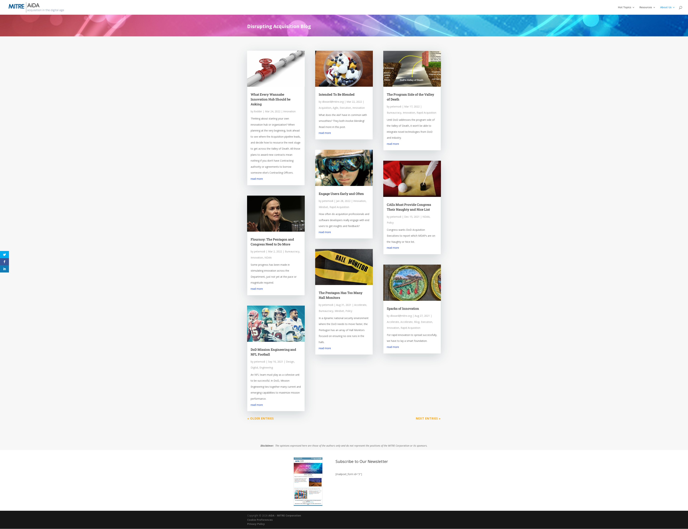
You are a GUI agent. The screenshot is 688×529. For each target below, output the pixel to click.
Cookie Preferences (260, 519)
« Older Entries (260, 418)
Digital (254, 367)
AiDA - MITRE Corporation (284, 515)
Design (290, 361)
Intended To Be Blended (337, 94)
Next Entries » (428, 418)
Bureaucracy (292, 251)
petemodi (259, 251)
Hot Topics (624, 7)
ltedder (258, 111)
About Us (666, 7)
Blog (416, 322)
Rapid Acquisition (339, 207)
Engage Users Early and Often (341, 194)
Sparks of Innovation (403, 308)
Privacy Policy (256, 524)
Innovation (289, 111)
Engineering (266, 367)
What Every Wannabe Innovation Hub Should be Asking (270, 99)
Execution (345, 107)
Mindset (323, 207)
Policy (348, 311)
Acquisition (325, 107)
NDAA (268, 257)
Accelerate (360, 305)
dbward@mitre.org (333, 101)
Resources (645, 7)
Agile (335, 107)
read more (257, 178)
